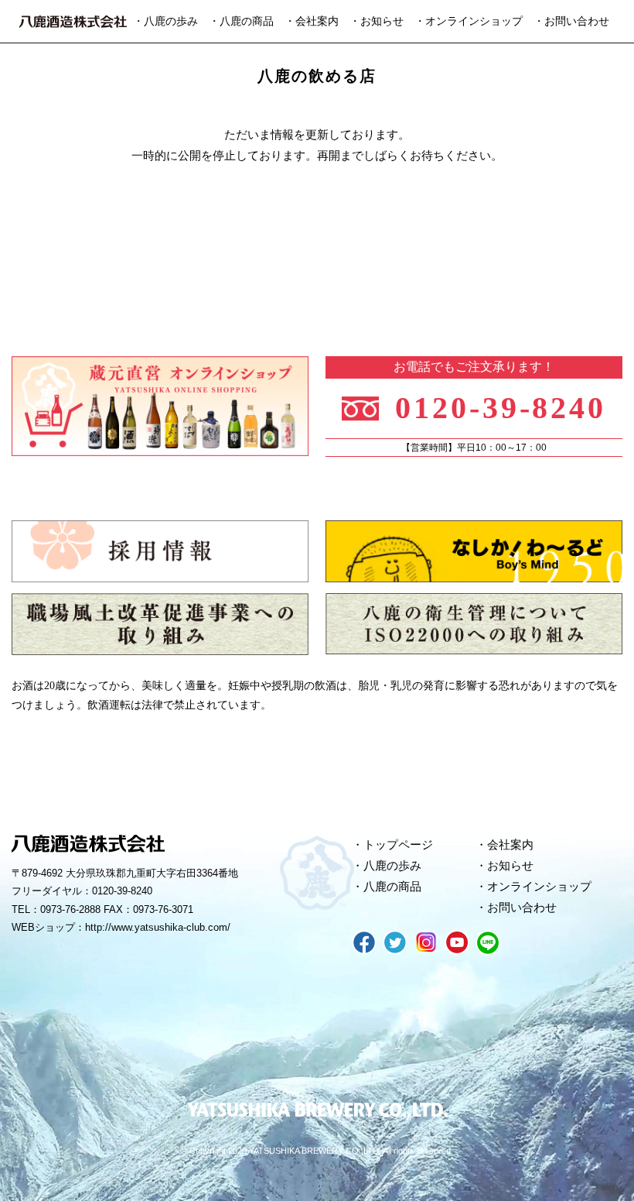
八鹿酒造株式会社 (73, 21)
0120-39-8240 (501, 408)
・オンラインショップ (468, 21)
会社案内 (510, 845)
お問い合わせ (522, 907)
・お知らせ (376, 21)
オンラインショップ (539, 886)
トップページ (398, 845)
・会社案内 (312, 21)
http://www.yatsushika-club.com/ (157, 927)
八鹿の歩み (392, 866)
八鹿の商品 (392, 886)
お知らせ (510, 866)
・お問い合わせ (571, 21)
